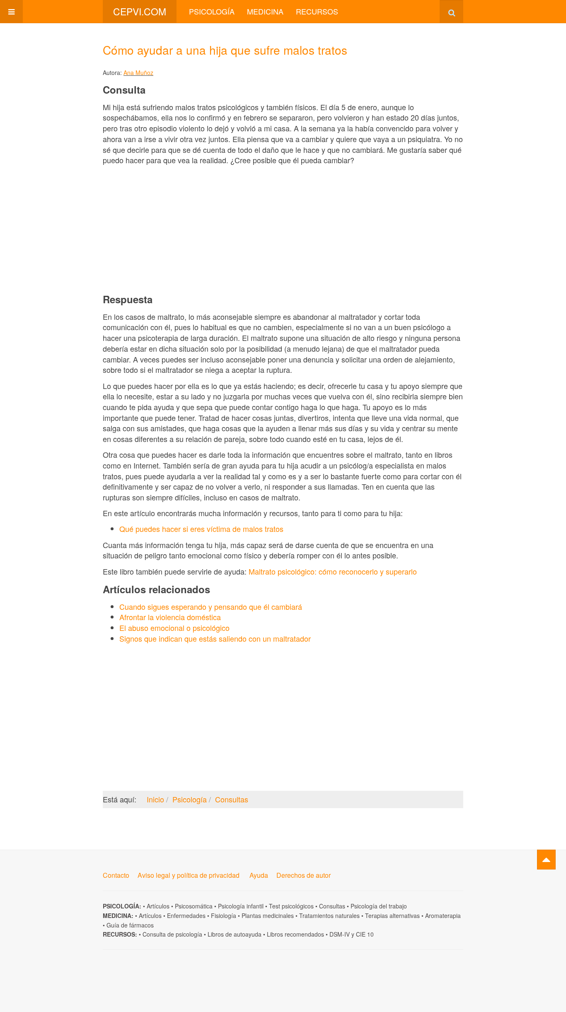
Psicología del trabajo (379, 906)
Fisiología (223, 915)
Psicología (212, 11)
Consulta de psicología (172, 934)
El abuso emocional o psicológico (174, 627)
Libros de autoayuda (234, 934)
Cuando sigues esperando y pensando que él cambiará (210, 606)
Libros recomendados (295, 934)
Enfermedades (186, 915)
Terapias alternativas (392, 915)
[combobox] (451, 11)
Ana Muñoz (138, 72)
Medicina (265, 11)
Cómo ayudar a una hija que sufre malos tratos (225, 49)
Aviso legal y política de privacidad (188, 875)
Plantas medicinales (268, 915)
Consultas (332, 906)
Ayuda (258, 875)
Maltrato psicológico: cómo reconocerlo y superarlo (333, 571)
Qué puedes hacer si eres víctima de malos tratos (201, 528)
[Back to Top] (546, 859)
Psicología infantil (241, 906)
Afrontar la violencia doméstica (170, 616)
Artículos (158, 906)
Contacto (116, 875)
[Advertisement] (283, 229)
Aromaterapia (443, 915)
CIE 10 (365, 934)
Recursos (317, 11)
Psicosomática (194, 906)
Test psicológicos (291, 906)
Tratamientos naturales (329, 915)
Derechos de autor (303, 875)
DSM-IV (339, 934)
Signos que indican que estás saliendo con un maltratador (215, 638)
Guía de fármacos (130, 925)
